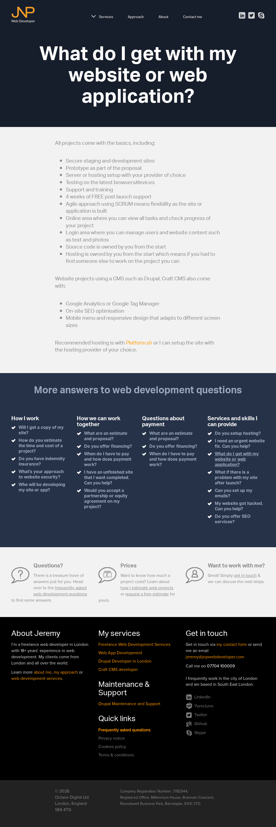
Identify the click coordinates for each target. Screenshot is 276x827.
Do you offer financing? (108, 446)
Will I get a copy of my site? (41, 430)
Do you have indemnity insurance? (42, 462)
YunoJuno (203, 706)
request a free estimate (147, 594)
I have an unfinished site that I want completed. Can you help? (108, 478)
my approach (66, 672)
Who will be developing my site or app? (42, 488)
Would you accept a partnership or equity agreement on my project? (105, 499)
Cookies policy (112, 746)
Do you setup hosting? (238, 433)
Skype (200, 732)
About (163, 16)
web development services (36, 678)
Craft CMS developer (118, 669)
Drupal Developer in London (124, 661)
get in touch (245, 575)
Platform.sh (139, 343)
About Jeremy (35, 634)
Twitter (200, 715)
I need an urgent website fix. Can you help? (240, 444)
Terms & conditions (116, 755)
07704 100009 (221, 666)
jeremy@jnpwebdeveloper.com (215, 657)
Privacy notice (111, 738)
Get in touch (206, 634)
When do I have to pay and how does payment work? (107, 460)
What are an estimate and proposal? (105, 436)
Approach (136, 16)
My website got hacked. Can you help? (239, 506)
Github (200, 723)
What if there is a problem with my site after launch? (236, 478)
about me (42, 672)
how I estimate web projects (146, 588)
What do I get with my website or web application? (237, 460)
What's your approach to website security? (41, 475)
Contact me (192, 16)
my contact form (231, 644)
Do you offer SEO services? (232, 519)
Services (106, 16)
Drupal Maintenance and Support (129, 704)
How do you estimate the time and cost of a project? (41, 446)
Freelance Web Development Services (134, 644)
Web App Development (120, 653)
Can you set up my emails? (233, 494)
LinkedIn (202, 697)
